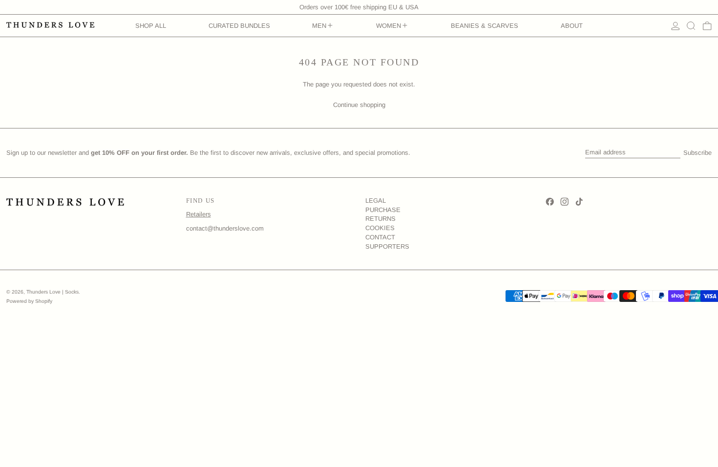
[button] (691, 26)
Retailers (198, 214)
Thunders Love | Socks (52, 292)
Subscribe (697, 152)
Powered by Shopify (29, 301)
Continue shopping (359, 104)
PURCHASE (383, 209)
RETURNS (380, 218)
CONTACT (380, 237)
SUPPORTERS (387, 246)
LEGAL (375, 200)
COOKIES (380, 228)
